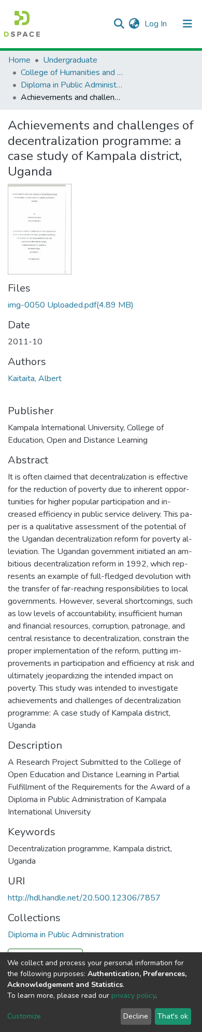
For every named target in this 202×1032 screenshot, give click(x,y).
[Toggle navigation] (187, 23)
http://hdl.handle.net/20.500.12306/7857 (84, 898)
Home (19, 60)
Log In (157, 24)
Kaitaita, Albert (35, 378)
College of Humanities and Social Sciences (72, 72)
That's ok (172, 1016)
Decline (135, 1016)
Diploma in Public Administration (72, 85)
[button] (133, 24)
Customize (24, 1016)
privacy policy (133, 995)
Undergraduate (70, 60)
